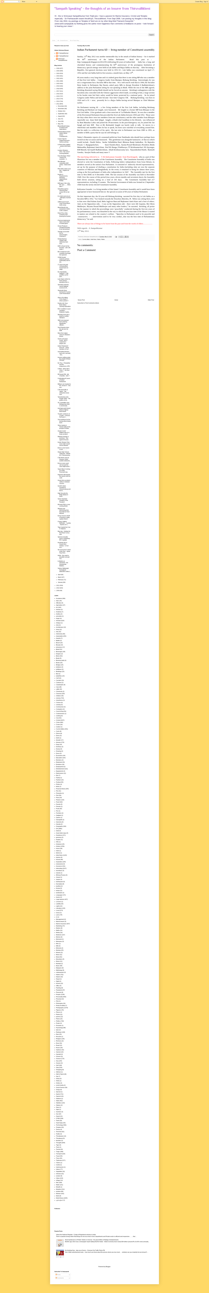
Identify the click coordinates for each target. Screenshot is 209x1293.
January (60, 582)
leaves (58, 897)
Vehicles (58, 1174)
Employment (59, 766)
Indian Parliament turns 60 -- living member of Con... (63, 347)
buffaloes (59, 669)
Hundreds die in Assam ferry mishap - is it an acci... (63, 545)
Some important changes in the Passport (63, 500)
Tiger (57, 1145)
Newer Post (81, 300)
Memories (59, 941)
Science (58, 1058)
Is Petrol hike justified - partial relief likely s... (64, 146)
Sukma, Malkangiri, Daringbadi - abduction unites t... (64, 570)
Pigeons (58, 1010)
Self (57, 1065)
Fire (57, 791)
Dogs (57, 744)
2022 (58, 78)
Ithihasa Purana (60, 875)
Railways (59, 1032)
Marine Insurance (61, 924)
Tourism (58, 1149)
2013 (58, 101)
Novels (58, 983)
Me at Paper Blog (74, 40)
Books (58, 662)
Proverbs (58, 1025)
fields (57, 786)
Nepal (58, 979)
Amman (58, 609)
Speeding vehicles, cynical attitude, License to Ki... (63, 286)
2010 (58, 588)
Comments (60, 1278)
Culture (58, 727)
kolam (58, 890)
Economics (59, 755)
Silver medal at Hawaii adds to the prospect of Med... (64, 427)
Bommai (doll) (60, 660)
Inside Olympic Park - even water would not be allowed (64, 443)
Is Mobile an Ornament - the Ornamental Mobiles (63, 563)
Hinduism (59, 844)
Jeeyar (58, 877)
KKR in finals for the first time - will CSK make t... (64, 247)
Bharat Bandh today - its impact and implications (64, 127)
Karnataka (59, 884)
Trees (57, 1158)
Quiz (57, 1030)
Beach (58, 643)
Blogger (108, 1266)
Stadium (58, 1098)
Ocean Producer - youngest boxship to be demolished (64, 227)
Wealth (58, 1187)
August (60, 116)
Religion (58, 1039)
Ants (57, 625)
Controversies (60, 713)
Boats (57, 658)
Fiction (58, 784)
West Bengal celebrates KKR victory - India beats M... (64, 164)
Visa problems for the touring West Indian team (64, 421)
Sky (57, 1076)
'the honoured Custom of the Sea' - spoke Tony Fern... (64, 551)
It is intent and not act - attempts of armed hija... (64, 197)
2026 (58, 68)
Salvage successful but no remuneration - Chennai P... (63, 234)
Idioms (58, 853)
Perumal (58, 999)
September (61, 113)
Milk (57, 946)
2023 (58, 76)
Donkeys (58, 746)
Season (58, 1063)
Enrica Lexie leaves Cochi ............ (63, 448)
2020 (58, 83)
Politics (103, 239)
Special (58, 1092)
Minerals (58, 948)
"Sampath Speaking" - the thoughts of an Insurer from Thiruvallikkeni (102, 8)
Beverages (59, 651)
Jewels (58, 879)
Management (60, 919)
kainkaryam (59, 881)
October (60, 111)
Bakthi (58, 640)
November (61, 108)
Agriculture (59, 605)
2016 (58, 94)
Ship (57, 1067)
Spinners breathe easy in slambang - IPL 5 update (64, 538)
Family (58, 777)
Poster (58, 1023)
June (59, 121)
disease (58, 742)
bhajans (58, 654)
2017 (58, 91)
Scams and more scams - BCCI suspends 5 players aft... (63, 341)
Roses (58, 1047)
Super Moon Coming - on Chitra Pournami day (64, 470)
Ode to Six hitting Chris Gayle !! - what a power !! (63, 299)
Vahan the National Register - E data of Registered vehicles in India (76, 1234)
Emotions (59, 764)
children (58, 696)
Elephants (59, 762)
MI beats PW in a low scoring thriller (64, 505)
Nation (98, 239)
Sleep (58, 1078)
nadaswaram (60, 972)
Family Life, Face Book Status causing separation (64, 304)
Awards (58, 638)
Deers (58, 735)
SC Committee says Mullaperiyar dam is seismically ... (64, 404)
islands (58, 873)
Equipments (59, 771)
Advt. (57, 601)
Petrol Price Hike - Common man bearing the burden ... (64, 215)
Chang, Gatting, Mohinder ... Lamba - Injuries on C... (64, 523)
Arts (57, 631)
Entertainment (60, 769)
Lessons (58, 901)
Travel (58, 1156)
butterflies (59, 676)
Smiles (58, 1083)
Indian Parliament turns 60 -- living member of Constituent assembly (115, 49)
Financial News (60, 789)
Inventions (59, 870)
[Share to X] (124, 237)
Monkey (58, 950)
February (61, 579)
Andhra (58, 614)
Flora (57, 797)
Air (57, 607)
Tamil (57, 1120)
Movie (58, 961)
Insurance (59, 866)
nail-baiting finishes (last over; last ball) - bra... (64, 353)
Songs (58, 1089)
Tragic (58, 1151)
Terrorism (59, 1131)
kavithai (58, 886)
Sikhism (58, 1072)
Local (57, 910)
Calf (57, 678)
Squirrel (58, 1096)
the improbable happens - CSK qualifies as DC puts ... (63, 274)
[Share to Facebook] (126, 237)
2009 (58, 590)
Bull (57, 674)
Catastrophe (59, 685)
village (58, 1180)
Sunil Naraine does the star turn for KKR (63, 329)
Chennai (58, 693)
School (58, 1056)
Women (58, 1193)
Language (59, 895)
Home (53, 40)
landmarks (59, 893)
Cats (57, 687)
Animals (58, 620)
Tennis (58, 1129)
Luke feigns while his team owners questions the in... (64, 280)
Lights (58, 906)
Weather (58, 1189)
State (57, 1100)
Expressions (59, 773)
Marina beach (60, 921)
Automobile (59, 636)
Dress (58, 753)
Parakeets (59, 990)
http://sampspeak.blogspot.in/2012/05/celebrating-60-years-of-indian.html (106, 62)
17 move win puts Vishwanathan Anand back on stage (63, 267)
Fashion (58, 780)
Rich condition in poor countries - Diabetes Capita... (64, 310)
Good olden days (61, 833)
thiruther (58, 1140)
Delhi (57, 738)
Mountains (59, 959)
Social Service (60, 1087)
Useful (58, 1165)
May (59, 124)
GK (57, 828)
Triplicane (59, 1160)
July (59, 119)
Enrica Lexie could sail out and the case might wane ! (64, 465)
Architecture (59, 627)
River (57, 1043)
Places (58, 1012)
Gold (57, 831)
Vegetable (59, 1171)
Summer (58, 1112)
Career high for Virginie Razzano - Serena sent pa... (64, 140)
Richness (59, 1041)
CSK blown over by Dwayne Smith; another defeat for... (64, 459)
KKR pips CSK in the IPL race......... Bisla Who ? (64, 184)
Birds (57, 656)
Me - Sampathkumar (63, 40)
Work (57, 1196)
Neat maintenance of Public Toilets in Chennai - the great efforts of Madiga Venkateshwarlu (92, 1240)
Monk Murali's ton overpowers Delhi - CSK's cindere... (64, 209)
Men (57, 943)
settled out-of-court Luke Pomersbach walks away (64, 203)
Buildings (59, 671)
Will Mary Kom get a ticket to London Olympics (63, 316)
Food (57, 802)
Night (57, 981)
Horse (58, 848)
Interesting (59, 868)
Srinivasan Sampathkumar (62, 59)
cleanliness (59, 700)
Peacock (58, 992)
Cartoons (59, 682)
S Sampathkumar (63, 53)
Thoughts (59, 1142)
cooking (58, 716)
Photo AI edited (60, 1005)
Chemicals (59, 691)
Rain (57, 1034)
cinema (58, 698)
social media (60, 1085)
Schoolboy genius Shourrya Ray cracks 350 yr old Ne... (63, 191)
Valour (58, 1169)
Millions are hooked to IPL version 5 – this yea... (64, 385)
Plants (58, 1014)
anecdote (59, 616)
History (58, 846)
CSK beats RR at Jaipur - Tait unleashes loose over (63, 392)
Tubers (58, 1162)
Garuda (58, 824)
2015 (58, 96)
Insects (58, 859)
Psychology (59, 1027)
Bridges (58, 665)
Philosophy (59, 1003)
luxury (58, 912)
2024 (58, 73)
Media (58, 932)
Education (59, 758)
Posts (59, 1274)
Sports (58, 1094)
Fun (57, 811)
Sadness (58, 1050)
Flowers (58, 800)
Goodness (59, 835)
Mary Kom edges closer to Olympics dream (64, 334)
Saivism (58, 1052)
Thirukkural (59, 1138)
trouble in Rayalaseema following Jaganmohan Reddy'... (63, 178)
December (61, 106)
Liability (58, 904)
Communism (60, 707)
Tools (57, 1147)
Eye (57, 775)
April (59, 574)
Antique (58, 623)
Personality (59, 997)
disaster (58, 740)
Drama (58, 749)
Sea (57, 1061)
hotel (57, 851)
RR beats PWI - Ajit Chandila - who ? (63, 375)
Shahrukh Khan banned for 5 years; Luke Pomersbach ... (64, 293)
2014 (58, 98)
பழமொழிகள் (59, 1200)
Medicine (59, 935)
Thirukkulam (59, 1136)
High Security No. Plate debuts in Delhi (63, 494)
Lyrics (58, 915)
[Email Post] (116, 236)
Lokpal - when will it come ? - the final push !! (63, 370)
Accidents (59, 598)
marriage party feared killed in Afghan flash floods (64, 410)
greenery (58, 837)
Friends (58, 806)
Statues (58, 1105)
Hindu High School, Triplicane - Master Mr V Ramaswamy (64, 453)
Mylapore (59, 968)
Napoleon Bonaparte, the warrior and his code (64, 476)
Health (58, 839)
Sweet (58, 1116)
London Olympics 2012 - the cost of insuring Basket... (63, 152)
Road (57, 1045)
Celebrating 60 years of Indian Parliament (64, 380)
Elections (59, 760)
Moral (57, 957)
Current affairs (86, 239)
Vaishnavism (60, 1167)
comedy (58, 704)
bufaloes (58, 667)
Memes (58, 937)
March (60, 577)
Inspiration (59, 862)
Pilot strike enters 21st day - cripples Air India (64, 170)
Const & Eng (59, 711)
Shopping (59, 1069)
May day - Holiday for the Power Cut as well (64, 533)
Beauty (58, 645)
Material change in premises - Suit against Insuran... (63, 438)
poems (58, 1016)
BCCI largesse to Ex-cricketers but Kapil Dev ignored (64, 253)
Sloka (57, 1081)
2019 (58, 86)
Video (58, 1178)
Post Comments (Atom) (92, 303)
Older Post (151, 300)
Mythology (59, 970)
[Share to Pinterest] (128, 237)
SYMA (58, 1118)
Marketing (59, 926)
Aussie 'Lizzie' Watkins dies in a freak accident (63, 432)
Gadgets (58, 815)
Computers (59, 709)
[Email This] (119, 237)
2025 (58, 71)
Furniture (58, 813)
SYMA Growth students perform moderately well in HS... (64, 260)
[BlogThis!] (122, 237)
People (58, 994)
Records (58, 1036)
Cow (57, 718)
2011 (58, 585)
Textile (58, 1134)
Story (57, 1107)
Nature (58, 977)
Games (58, 817)
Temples (58, 1127)
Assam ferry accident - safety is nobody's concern (64, 482)
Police (58, 1019)
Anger (58, 618)
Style (57, 1109)
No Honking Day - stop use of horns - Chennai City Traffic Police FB (85, 1250)
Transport (59, 1154)
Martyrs (58, 928)
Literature (59, 908)
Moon (57, 954)
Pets (57, 1001)
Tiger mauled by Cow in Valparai (64, 527)
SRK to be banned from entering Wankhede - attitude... (63, 323)
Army (57, 629)
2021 (58, 81)
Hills (57, 842)
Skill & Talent (60, 1074)
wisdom (58, 1191)
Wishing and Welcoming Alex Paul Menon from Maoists (63, 511)
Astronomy (59, 634)
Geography (59, 826)
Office (57, 985)
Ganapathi (59, 819)
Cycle (57, 731)
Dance (58, 733)
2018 (58, 88)
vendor (58, 1176)
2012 (58, 104)
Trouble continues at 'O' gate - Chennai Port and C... (64, 415)
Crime (58, 722)
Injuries (58, 857)
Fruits (57, 808)
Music (58, 966)
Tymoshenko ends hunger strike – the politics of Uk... (64, 398)
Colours (58, 702)
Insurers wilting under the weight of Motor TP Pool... (64, 359)
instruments (59, 864)
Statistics (58, 1103)
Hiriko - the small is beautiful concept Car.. (63, 557)
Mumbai (58, 963)
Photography (60, 1008)
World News (59, 1198)
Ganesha (59, 822)
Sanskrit (58, 1054)
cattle (57, 689)
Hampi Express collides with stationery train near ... (63, 241)
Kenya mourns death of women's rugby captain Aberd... (64, 517)
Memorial (59, 939)
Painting (58, 988)
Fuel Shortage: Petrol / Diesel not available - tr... (64, 157)
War (57, 1182)
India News (93, 239)
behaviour (59, 647)
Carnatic (58, 680)
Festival (58, 782)
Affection (58, 603)
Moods (58, 952)
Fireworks (59, 793)
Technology (59, 1125)
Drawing (58, 751)
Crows (58, 724)
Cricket (58, 720)
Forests (58, 804)
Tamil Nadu (59, 1123)
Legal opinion (60, 899)
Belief (57, 649)
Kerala (58, 888)
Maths (58, 930)
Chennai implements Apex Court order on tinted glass (64, 222)
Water (58, 1185)
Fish (57, 795)
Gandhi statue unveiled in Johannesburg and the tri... (64, 488)
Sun (57, 1114)
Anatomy (58, 612)
